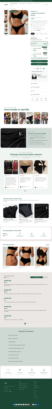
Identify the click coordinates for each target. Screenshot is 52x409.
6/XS (33, 33)
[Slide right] (6, 35)
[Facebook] (10, 391)
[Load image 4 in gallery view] (6, 25)
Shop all (47, 244)
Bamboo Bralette (37, 75)
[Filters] (44, 277)
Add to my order (43, 76)
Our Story (35, 383)
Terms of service (30, 406)
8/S (37, 33)
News (34, 392)
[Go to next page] (29, 323)
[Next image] (26, 23)
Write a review (37, 277)
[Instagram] (5, 391)
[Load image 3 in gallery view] (6, 21)
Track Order (35, 396)
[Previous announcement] (4, 1)
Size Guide (35, 390)
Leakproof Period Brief (22, 385)
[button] (14, 3)
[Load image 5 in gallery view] (6, 30)
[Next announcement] (47, 1)
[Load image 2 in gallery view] (6, 17)
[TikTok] (8, 391)
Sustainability (36, 385)
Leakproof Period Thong (23, 383)
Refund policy (21, 406)
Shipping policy (36, 406)
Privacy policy (25, 406)
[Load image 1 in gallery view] (6, 12)
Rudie (17, 406)
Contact (35, 394)
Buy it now (39, 64)
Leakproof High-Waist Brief (23, 387)
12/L (45, 33)
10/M (41, 33)
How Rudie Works (36, 387)
